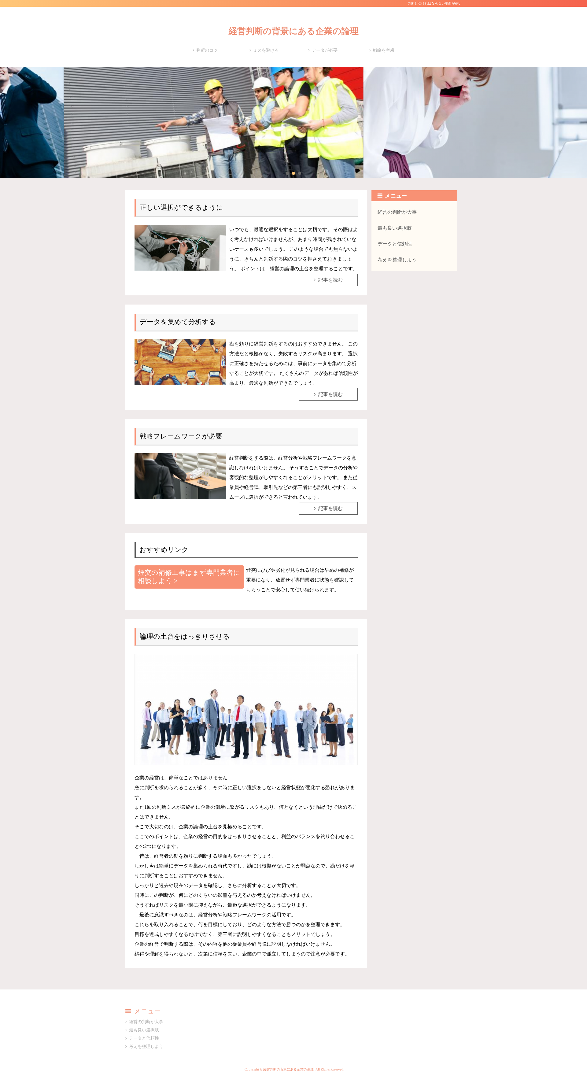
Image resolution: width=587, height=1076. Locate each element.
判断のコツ (207, 50)
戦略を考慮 (383, 50)
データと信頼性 (395, 243)
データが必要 (325, 50)
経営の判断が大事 (397, 212)
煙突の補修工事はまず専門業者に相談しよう (189, 577)
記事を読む (330, 280)
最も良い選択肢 (395, 228)
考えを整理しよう (397, 259)
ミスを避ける (266, 50)
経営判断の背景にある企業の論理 (294, 31)
